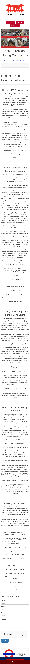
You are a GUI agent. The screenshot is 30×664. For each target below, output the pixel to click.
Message (4, 619)
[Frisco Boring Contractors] (15, 654)
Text (22, 22)
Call (18, 22)
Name (3, 600)
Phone (3, 613)
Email (3, 606)
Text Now (15, 662)
